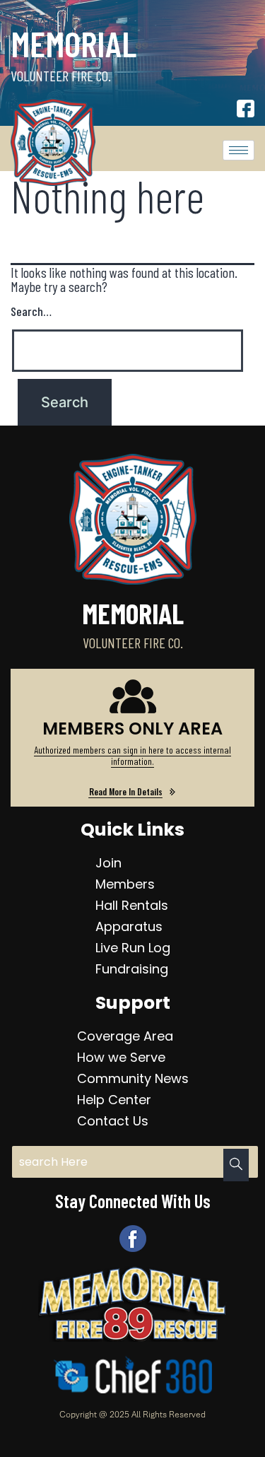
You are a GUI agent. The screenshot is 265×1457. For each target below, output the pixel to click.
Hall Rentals (131, 905)
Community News (133, 1078)
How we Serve (121, 1057)
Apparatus (129, 926)
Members (125, 884)
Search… (31, 311)
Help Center (114, 1099)
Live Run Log (132, 947)
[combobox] (135, 1162)
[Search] (236, 1165)
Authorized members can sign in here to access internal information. (132, 755)
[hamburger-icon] (238, 150)
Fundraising (131, 969)
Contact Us (112, 1121)
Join (108, 863)
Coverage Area (125, 1036)
